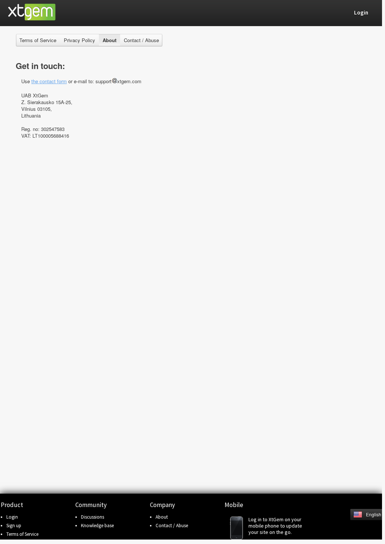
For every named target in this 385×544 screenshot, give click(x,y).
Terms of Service (37, 40)
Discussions (92, 517)
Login (12, 517)
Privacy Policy (79, 40)
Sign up (13, 525)
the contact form (49, 81)
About (162, 517)
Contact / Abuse (141, 40)
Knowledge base (97, 525)
